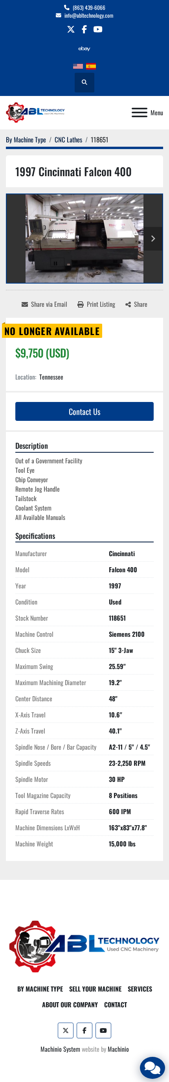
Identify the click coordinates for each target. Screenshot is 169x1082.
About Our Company (70, 1004)
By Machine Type (40, 989)
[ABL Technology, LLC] (84, 946)
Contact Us (84, 411)
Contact (115, 1004)
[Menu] (139, 112)
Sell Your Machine (95, 989)
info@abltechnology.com (88, 15)
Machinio (118, 1049)
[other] (84, 48)
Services (140, 989)
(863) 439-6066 (89, 7)
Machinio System (60, 1049)
